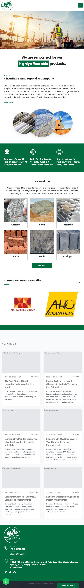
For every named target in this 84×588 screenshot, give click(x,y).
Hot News (34, 377)
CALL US (12, 547)
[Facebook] (14, 572)
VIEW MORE (42, 265)
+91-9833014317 (18, 554)
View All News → (9, 344)
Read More (8, 102)
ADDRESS (13, 560)
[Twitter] (10, 572)
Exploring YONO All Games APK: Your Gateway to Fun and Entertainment (61, 442)
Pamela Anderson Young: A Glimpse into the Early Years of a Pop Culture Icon (61, 384)
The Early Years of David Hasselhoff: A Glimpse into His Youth (19, 384)
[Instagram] (5, 572)
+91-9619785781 (18, 549)
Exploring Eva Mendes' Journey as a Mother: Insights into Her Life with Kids (21, 442)
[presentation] (5, 30)
